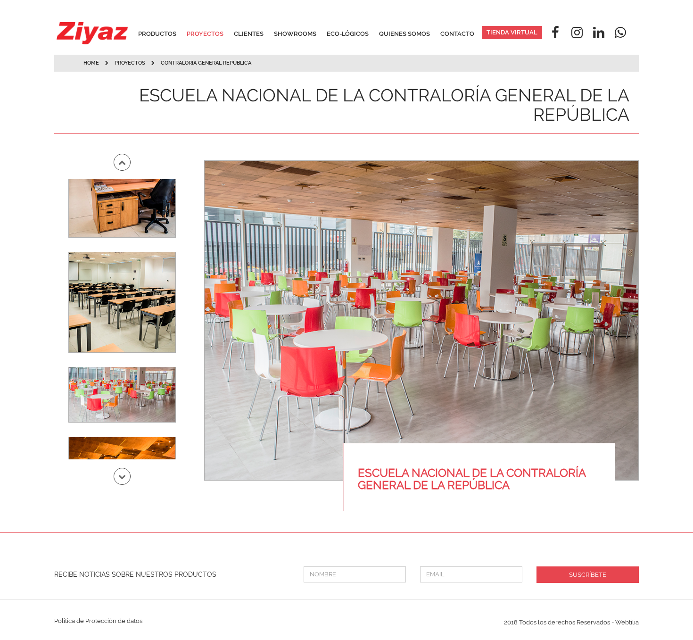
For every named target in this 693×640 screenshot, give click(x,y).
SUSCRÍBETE (587, 574)
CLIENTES (249, 33)
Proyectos (131, 63)
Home (91, 63)
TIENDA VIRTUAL (512, 32)
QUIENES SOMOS (404, 33)
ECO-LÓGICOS (348, 33)
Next (122, 476)
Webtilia (627, 622)
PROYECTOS (205, 33)
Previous (122, 162)
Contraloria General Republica (206, 63)
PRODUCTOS (157, 33)
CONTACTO (457, 33)
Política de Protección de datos (98, 620)
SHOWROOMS (295, 33)
